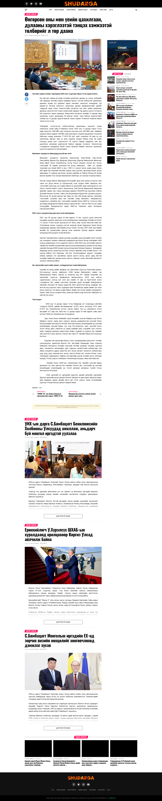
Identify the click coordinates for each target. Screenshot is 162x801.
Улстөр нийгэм (71, 10)
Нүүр (50, 10)
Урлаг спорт (103, 10)
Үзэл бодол (93, 10)
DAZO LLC (112, 798)
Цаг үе (111, 10)
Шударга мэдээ (82, 10)
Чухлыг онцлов (59, 10)
